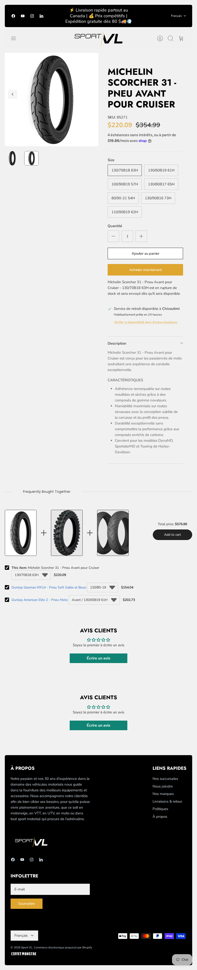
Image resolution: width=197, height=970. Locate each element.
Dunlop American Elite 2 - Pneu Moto (40, 600)
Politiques (160, 808)
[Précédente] (12, 94)
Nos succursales (165, 778)
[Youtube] (22, 16)
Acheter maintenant (145, 269)
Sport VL (26, 947)
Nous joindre (163, 786)
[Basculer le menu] (16, 38)
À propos (160, 816)
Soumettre (26, 903)
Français (176, 16)
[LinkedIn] (41, 16)
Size (111, 160)
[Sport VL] (98, 38)
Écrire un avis (98, 658)
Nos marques (163, 793)
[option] (51, 99)
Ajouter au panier (145, 253)
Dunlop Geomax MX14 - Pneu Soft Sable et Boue (49, 587)
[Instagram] (32, 16)
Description (117, 343)
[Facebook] (13, 16)
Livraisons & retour (167, 801)
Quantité (115, 225)
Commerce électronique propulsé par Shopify (63, 947)
